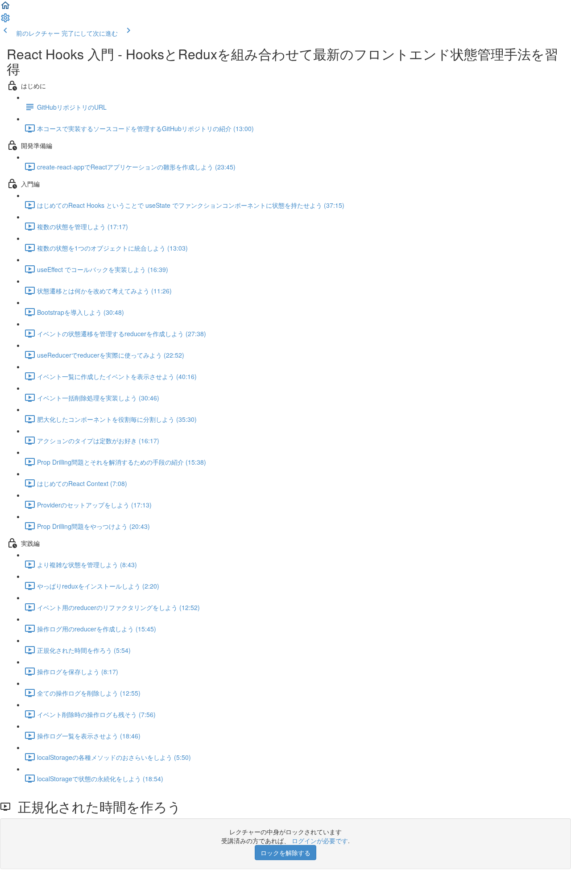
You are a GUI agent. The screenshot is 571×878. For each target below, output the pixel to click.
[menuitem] (5, 20)
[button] (5, 8)
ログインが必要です (320, 840)
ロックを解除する (285, 852)
